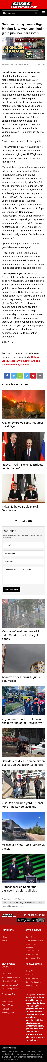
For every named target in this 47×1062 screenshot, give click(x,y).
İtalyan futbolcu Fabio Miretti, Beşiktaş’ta (20, 508)
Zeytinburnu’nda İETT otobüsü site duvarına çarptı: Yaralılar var (22, 721)
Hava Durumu (7, 1001)
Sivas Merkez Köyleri (34, 958)
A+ (39, 64)
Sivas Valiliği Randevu (11, 988)
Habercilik (6, 1009)
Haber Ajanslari (31, 986)
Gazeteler (29, 974)
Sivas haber (31, 1017)
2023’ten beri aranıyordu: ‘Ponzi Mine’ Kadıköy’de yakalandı (22, 805)
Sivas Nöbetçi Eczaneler (31, 945)
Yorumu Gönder (12, 589)
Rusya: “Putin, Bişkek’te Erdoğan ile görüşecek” (23, 466)
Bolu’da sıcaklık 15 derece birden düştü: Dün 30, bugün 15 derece (23, 763)
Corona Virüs (7, 1005)
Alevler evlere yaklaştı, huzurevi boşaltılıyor (22, 424)
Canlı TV (29, 971)
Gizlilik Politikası (9, 1047)
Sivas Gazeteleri (32, 978)
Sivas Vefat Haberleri (34, 941)
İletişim (5, 941)
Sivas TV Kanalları (33, 982)
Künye (4, 937)
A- (43, 64)
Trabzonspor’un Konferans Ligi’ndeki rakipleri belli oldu (19, 888)
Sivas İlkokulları (31, 954)
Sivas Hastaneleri (32, 950)
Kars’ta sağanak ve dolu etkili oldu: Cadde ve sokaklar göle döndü (20, 635)
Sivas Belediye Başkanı (11, 977)
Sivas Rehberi (31, 937)
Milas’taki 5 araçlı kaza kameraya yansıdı (23, 846)
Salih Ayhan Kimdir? (10, 985)
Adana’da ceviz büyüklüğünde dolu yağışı (21, 679)
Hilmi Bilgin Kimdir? (10, 981)
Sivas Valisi (6, 974)
